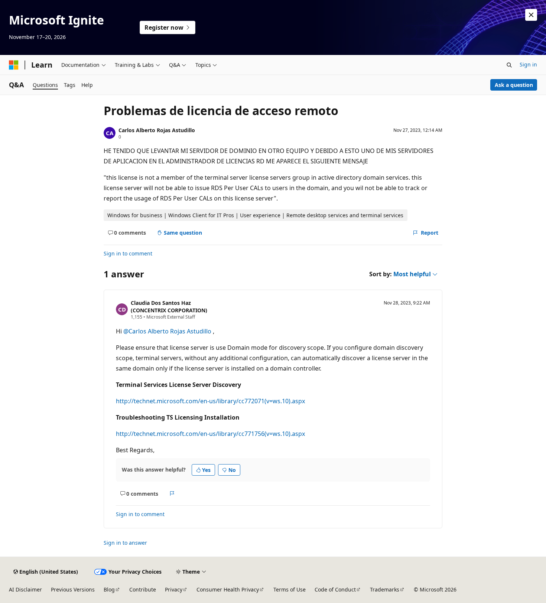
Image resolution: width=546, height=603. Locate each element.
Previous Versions (73, 589)
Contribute (142, 589)
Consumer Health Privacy (227, 589)
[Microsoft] (14, 65)
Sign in (528, 64)
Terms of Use (289, 589)
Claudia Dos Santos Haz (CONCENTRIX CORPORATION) (169, 306)
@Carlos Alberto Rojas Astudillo (168, 331)
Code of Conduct (335, 589)
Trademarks (384, 589)
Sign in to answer (125, 542)
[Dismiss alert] (531, 15)
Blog (109, 589)
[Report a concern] (172, 493)
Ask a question (514, 84)
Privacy (173, 589)
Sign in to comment (128, 253)
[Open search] (509, 65)
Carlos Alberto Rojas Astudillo (156, 130)
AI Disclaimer (25, 589)
